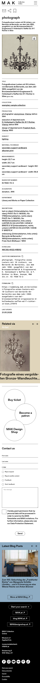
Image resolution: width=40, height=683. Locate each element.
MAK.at (19, 612)
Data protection (7, 671)
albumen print (7, 150)
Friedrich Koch (29, 128)
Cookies (4, 679)
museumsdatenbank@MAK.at (9, 645)
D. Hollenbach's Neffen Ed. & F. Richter (18, 122)
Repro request (9, 471)
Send (20, 533)
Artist (5, 327)
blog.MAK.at (19, 618)
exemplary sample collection (14, 105)
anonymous (19, 114)
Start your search (19, 606)
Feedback (8, 480)
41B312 (18, 249)
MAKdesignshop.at (19, 624)
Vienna (28, 114)
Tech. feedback (10, 484)
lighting (5, 139)
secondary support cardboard (14, 148)
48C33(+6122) (8, 249)
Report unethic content (12, 476)
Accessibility (6, 676)
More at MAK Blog (19, 597)
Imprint (4, 674)
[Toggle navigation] (35, 2)
